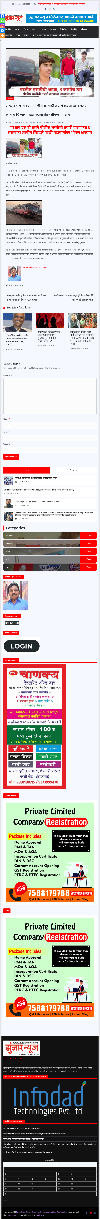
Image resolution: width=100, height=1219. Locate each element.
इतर (7, 567)
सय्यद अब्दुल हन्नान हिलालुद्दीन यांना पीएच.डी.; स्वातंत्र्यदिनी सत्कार (37, 502)
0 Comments (52, 122)
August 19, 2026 (12, 493)
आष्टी (7, 559)
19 (32, 1184)
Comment (8, 375)
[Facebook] (2, 16)
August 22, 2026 (23, 481)
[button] (27, 29)
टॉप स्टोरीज (8, 35)
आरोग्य (44, 29)
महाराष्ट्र (17, 29)
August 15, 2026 (23, 518)
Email (6, 432)
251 (88, 535)
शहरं (33, 29)
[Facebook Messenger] (2, 30)
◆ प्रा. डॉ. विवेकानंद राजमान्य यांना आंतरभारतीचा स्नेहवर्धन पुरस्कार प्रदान (55, 35)
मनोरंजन (26, 35)
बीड (25, 29)
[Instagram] (2, 25)
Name (6, 419)
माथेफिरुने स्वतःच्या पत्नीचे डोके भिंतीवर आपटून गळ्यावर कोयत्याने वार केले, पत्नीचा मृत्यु (49, 336)
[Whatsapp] (2, 20)
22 (72, 1184)
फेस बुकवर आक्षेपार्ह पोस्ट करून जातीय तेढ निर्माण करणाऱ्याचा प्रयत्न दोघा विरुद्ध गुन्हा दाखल (26, 298)
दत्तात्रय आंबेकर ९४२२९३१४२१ (28, 122)
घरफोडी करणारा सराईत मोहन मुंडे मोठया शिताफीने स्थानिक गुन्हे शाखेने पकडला (73, 298)
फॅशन (18, 35)
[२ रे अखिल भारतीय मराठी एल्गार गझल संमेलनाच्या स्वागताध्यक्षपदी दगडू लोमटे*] (17, 315)
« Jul (4, 1200)
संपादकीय (73, 29)
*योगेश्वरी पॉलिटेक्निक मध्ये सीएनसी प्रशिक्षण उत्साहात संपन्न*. (36, 478)
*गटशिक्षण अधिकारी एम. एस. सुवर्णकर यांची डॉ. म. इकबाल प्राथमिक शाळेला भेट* (28, 1152)
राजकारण (53, 29)
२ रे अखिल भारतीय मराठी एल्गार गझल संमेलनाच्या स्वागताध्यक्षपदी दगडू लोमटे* (17, 340)
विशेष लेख (63, 29)
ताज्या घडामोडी (10, 98)
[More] (2, 35)
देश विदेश (8, 29)
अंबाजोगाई (9, 535)
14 (59, 1179)
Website (6, 444)
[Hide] (1, 40)
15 (72, 1179)
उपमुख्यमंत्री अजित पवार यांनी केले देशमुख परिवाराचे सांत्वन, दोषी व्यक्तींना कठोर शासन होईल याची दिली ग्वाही (82, 338)
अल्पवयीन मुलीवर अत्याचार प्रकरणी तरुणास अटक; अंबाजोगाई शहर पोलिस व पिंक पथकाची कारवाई (39, 490)
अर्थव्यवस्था (83, 29)
